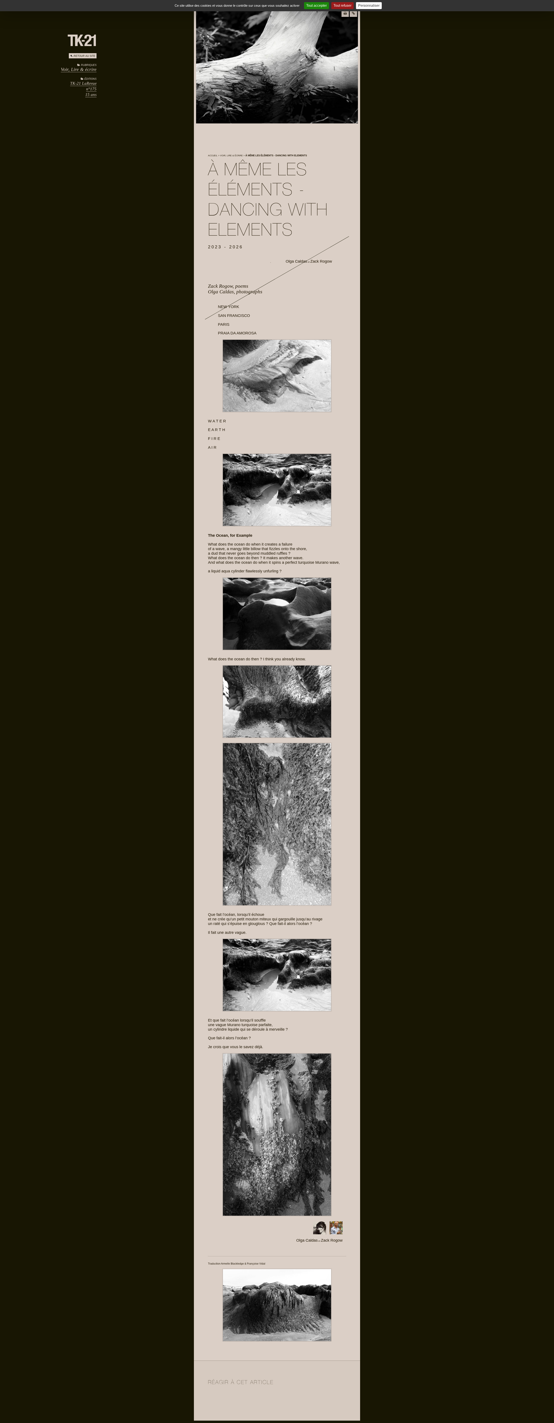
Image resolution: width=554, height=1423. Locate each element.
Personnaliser (369, 5)
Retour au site (84, 55)
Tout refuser (342, 5)
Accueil (212, 155)
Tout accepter (316, 5)
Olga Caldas (296, 261)
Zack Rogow (321, 261)
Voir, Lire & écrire (79, 69)
